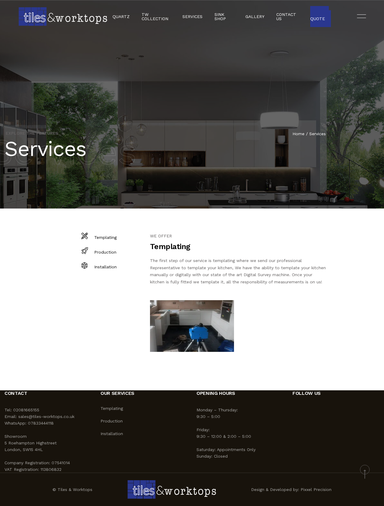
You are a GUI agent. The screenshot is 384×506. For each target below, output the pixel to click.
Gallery (254, 16)
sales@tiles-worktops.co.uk (46, 416)
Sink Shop (220, 16)
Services (192, 16)
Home (298, 133)
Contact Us (286, 16)
